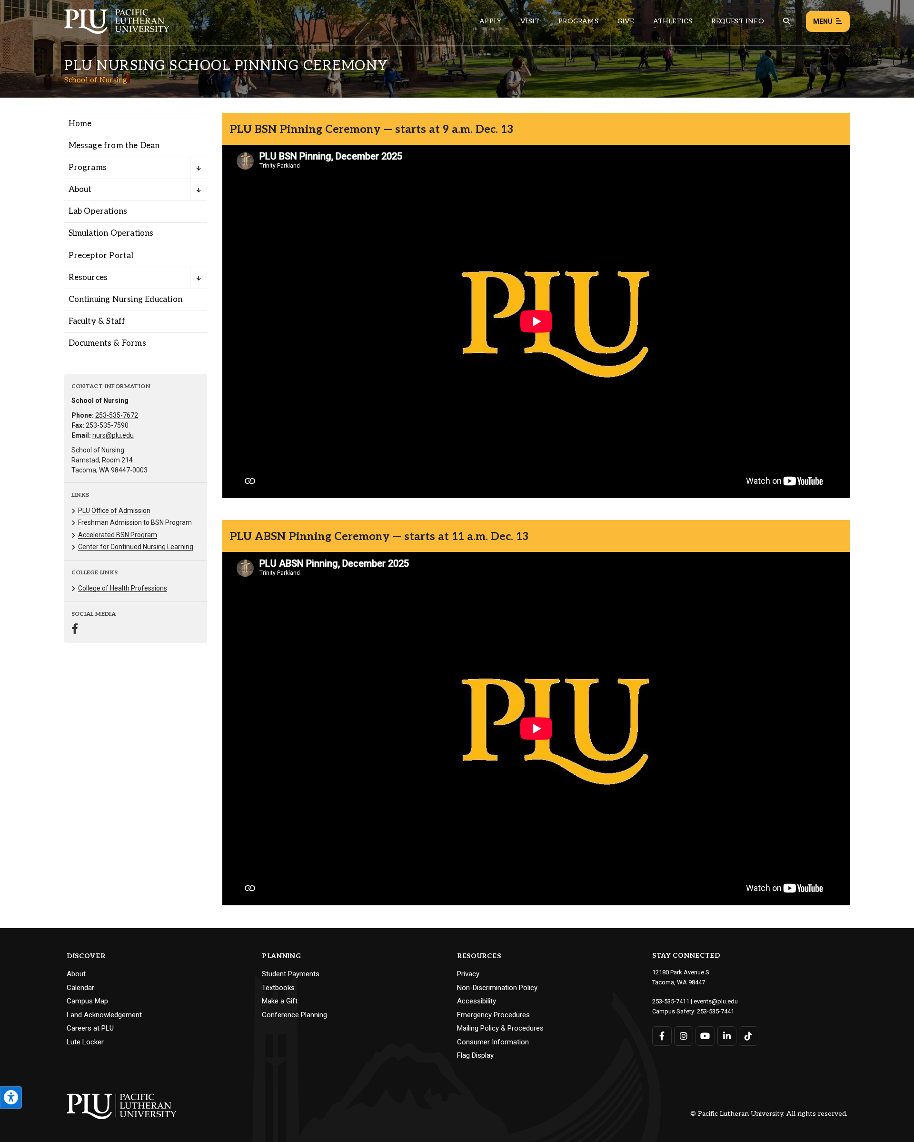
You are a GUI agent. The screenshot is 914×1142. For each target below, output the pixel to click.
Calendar (80, 987)
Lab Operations (98, 211)
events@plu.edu (716, 1001)
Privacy (468, 974)
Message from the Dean (114, 145)
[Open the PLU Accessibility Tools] (11, 1097)
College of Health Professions (122, 588)
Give (625, 21)
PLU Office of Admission (114, 510)
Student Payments (290, 974)
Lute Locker (85, 1042)
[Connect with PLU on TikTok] (748, 1036)
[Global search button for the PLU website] (786, 21)
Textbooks (278, 987)
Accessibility (476, 1001)
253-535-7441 (715, 1011)
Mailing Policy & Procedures (500, 1028)
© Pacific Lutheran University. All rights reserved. (768, 1114)
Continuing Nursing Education (126, 299)
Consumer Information (493, 1042)
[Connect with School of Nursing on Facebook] (74, 629)
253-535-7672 (116, 415)
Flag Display (475, 1055)
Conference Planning (294, 1015)
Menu (823, 21)
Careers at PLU (90, 1028)
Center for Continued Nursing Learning (135, 547)
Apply (490, 21)
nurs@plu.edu (113, 435)
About (80, 189)
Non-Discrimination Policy (497, 987)
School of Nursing (96, 80)
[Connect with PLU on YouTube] (705, 1036)
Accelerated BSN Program (117, 535)
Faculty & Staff (97, 321)
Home (80, 124)
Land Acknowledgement (104, 1015)
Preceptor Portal (101, 255)
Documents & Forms (107, 343)
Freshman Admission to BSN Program (135, 522)
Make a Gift (280, 1001)
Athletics (673, 21)
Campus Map (87, 1001)
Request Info (737, 21)
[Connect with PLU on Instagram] (684, 1036)
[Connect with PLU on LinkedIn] (727, 1036)
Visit (529, 21)
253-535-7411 (670, 1001)
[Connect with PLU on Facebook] (662, 1036)
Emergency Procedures (493, 1015)
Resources (88, 277)
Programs (578, 21)
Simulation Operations (111, 233)
